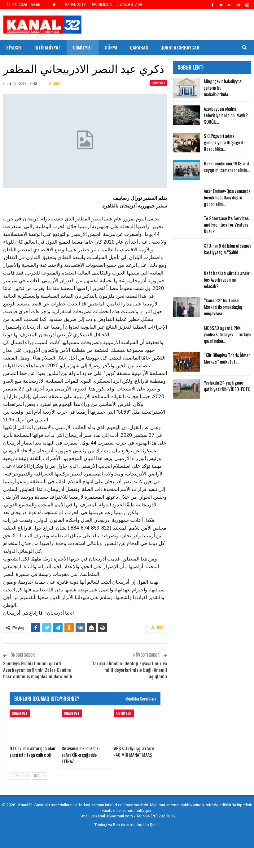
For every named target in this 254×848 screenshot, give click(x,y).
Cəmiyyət (82, 47)
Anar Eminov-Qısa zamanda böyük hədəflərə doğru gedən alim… (227, 197)
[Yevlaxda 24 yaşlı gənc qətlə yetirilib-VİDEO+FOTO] (186, 389)
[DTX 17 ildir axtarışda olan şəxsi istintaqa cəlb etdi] (33, 726)
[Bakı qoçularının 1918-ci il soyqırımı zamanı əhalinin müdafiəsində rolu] (186, 170)
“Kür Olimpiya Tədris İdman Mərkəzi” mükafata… (227, 358)
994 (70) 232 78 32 (159, 816)
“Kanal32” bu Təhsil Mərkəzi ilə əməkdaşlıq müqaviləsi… (223, 307)
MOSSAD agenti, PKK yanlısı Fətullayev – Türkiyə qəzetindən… (227, 334)
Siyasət (14, 47)
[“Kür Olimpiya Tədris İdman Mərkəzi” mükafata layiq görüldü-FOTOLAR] (186, 362)
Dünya (111, 47)
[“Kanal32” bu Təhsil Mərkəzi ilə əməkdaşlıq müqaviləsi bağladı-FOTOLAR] (186, 307)
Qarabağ (139, 47)
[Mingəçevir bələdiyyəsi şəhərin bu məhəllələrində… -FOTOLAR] (186, 88)
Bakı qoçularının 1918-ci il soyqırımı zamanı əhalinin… (227, 166)
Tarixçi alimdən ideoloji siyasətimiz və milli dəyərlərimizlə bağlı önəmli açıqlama (129, 670)
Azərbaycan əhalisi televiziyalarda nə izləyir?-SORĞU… (226, 115)
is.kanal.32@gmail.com (112, 816)
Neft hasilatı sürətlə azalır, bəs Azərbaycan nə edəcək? (227, 279)
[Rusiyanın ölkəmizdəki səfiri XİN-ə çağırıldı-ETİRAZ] (85, 726)
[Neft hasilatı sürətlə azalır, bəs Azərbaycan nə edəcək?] (186, 280)
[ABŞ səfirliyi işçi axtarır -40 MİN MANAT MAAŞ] (137, 726)
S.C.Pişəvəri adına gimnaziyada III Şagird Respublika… (223, 142)
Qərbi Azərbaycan (179, 47)
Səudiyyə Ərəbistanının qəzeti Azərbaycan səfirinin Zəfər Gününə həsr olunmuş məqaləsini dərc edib (37, 670)
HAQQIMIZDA (101, 4)
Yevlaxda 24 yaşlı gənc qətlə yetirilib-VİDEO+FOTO (227, 385)
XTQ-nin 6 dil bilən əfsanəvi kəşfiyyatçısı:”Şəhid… (227, 248)
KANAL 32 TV (75, 4)
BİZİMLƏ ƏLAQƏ (129, 4)
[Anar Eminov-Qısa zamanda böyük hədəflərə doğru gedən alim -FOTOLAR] (186, 197)
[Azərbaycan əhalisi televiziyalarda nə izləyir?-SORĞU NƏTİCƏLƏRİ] (186, 115)
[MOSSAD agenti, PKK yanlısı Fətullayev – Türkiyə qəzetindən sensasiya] (186, 334)
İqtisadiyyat (47, 47)
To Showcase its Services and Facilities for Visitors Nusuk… (226, 224)
